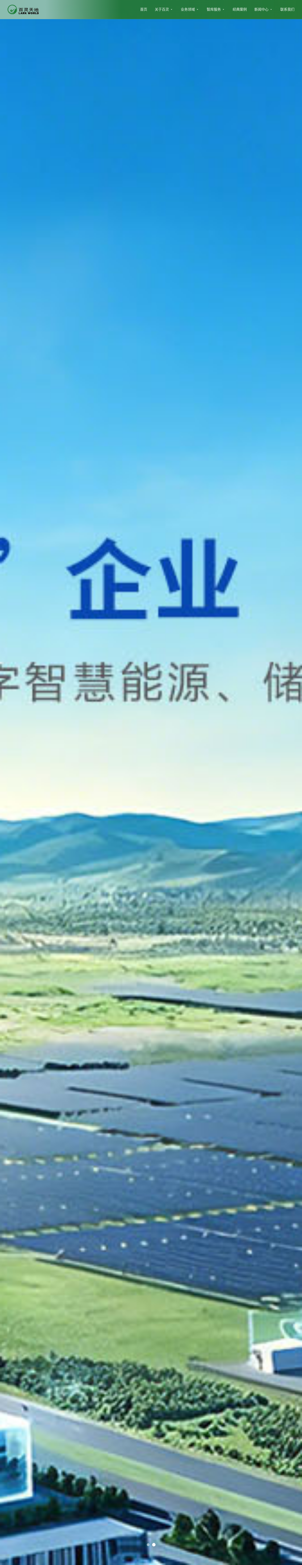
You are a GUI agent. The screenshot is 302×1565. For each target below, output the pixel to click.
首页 (143, 9)
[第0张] (148, 1544)
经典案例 (240, 9)
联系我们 (287, 9)
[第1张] (153, 1544)
